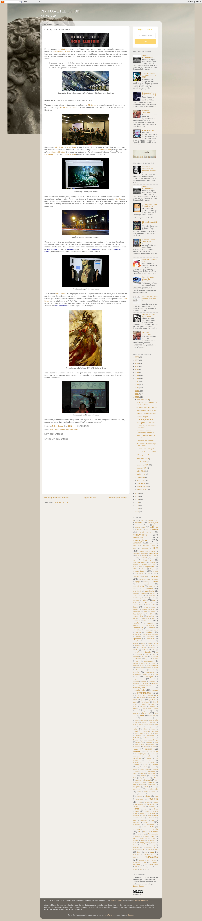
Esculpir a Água (142, 417)
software (151, 818)
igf (157, 674)
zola (141, 869)
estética (138, 632)
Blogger (130, 915)
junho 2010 (141, 474)
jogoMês (152, 700)
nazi (153, 753)
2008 (137, 496)
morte (143, 740)
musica (135, 749)
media (135, 729)
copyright (144, 593)
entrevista (152, 628)
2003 (137, 512)
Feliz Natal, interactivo (145, 420)
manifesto (144, 720)
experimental (151, 639)
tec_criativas (137, 829)
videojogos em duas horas (146, 455)
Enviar (145, 41)
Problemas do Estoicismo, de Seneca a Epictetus (149, 168)
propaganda (136, 787)
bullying (152, 569)
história (136, 672)
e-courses (146, 618)
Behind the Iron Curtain (68, 107)
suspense (135, 827)
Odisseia (145, 764)
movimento (149, 742)
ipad (138, 695)
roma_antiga (139, 804)
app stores (146, 545)
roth (143, 806)
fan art (137, 645)
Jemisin (135, 700)
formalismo (136, 656)
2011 (137, 394)
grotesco (148, 667)
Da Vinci (135, 602)
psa (154, 787)
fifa (153, 650)
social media (140, 818)
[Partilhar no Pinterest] (87, 426)
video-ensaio (148, 854)
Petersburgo (151, 773)
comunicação (138, 586)
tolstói (134, 838)
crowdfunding (137, 598)
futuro (137, 661)
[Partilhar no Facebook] (85, 426)
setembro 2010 (143, 465)
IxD (156, 695)
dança (153, 602)
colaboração (146, 581)
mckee (141, 727)
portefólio (138, 780)
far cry (143, 645)
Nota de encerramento (147, 56)
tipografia (145, 836)
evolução (138, 636)
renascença (139, 799)
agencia (155, 525)
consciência (149, 591)
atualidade (144, 553)
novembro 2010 (143, 459)
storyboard (136, 822)
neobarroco (136, 756)
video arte (136, 854)
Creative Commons (140, 900)
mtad (156, 742)
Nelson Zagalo (138, 886)
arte (51, 429)
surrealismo (150, 824)
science (136, 809)
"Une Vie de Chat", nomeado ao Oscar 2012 (149, 75)
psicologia (137, 789)
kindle (134, 706)
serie (137, 811)
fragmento (147, 659)
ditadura (153, 611)
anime (152, 543)
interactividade (139, 690)
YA (136, 867)
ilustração (149, 677)
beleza (153, 558)
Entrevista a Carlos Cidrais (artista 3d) (149, 94)
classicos (155, 579)
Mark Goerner (70, 154)
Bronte (144, 569)
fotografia (154, 656)
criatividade (137, 595)
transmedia (151, 840)
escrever (148, 630)
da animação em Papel (145, 449)
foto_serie (145, 656)
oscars (153, 767)
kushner (152, 706)
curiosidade (136, 600)
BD (155, 555)
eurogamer (136, 634)
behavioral (143, 558)
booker (135, 569)
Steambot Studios (58, 152)
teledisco (145, 831)
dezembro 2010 (143, 400)
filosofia (148, 652)
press (134, 784)
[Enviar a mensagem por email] (78, 426)
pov (144, 782)
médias (145, 729)
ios (133, 695)
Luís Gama (64, 49)
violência (141, 860)
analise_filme (140, 534)
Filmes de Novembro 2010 (146, 452)
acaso (148, 525)
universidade (137, 849)
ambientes (154, 527)
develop (146, 607)
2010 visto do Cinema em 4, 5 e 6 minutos (147, 403)
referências (139, 796)
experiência (137, 639)
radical (153, 791)
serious (147, 811)
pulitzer (139, 791)
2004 (137, 509)
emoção (136, 623)
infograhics (136, 681)
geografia (135, 665)
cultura (146, 598)
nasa (147, 751)
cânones (155, 571)
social (155, 815)
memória (146, 731)
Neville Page (71, 147)
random (135, 794)
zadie (150, 867)
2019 (137, 369)
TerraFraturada (153, 834)
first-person (138, 654)
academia (138, 522)
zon (146, 869)
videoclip (135, 857)
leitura (156, 709)
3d (142, 520)
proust (146, 787)
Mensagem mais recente (56, 497)
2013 (137, 388)
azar (137, 555)
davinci (141, 604)
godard (142, 665)
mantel (144, 722)
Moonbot (135, 740)
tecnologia (153, 829)
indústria (152, 679)
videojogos (74, 429)
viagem (139, 852)
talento (144, 827)
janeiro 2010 (142, 489)
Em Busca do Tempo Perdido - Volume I (150, 298)
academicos (139, 525)
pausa (137, 771)
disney (145, 611)
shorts (142, 813)
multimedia (150, 744)
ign (137, 677)
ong (138, 767)
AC (157, 520)
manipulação (153, 720)
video (152, 852)
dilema (153, 607)
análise (155, 529)
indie (144, 679)
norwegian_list (137, 762)
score (146, 809)
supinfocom (136, 824)
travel (134, 843)
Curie (154, 598)
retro (140, 802)
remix (156, 796)
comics (155, 582)
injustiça (143, 681)
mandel (137, 720)
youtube (143, 867)
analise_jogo (138, 537)
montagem (136, 738)
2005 (137, 506)
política (155, 778)
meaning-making (150, 727)
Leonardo (137, 711)
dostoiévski (150, 616)
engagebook (136, 625)
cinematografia (144, 579)
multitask (145, 746)
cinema (57, 429)
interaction (145, 683)
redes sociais (153, 794)
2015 (137, 382)
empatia (150, 623)
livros (142, 716)
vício (145, 852)
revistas (147, 802)
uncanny (152, 845)
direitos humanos (148, 609)
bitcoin (134, 566)
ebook (153, 618)
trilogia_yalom (144, 843)
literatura (146, 713)
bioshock (152, 564)
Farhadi (150, 645)
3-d (137, 520)
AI (144, 527)
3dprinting (150, 520)
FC (156, 645)
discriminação (136, 611)
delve (153, 605)
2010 (137, 397)
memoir (135, 731)
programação (151, 784)
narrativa (136, 751)
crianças (152, 593)
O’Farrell (151, 762)
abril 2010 (141, 480)
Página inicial (89, 497)
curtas (144, 600)
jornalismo (145, 702)
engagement (150, 625)
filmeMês (136, 652)
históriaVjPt (150, 672)
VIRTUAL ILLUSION (60, 11)
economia (136, 621)
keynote (144, 704)
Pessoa (135, 773)
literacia (135, 713)
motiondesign (153, 740)
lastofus (135, 709)
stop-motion (144, 820)
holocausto (136, 674)
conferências (147, 589)
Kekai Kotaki (49, 154)
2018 (137, 372)
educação (148, 621)
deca (147, 604)
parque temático (145, 769)
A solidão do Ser (148, 130)
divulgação (137, 614)
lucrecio (135, 718)
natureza (154, 751)
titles (152, 836)
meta (136, 733)
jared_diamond (141, 697)
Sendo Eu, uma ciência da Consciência (148, 279)
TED (139, 832)
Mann (137, 722)
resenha (153, 798)
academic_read (153, 522)
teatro (152, 827)
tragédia (135, 840)
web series (154, 865)
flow (147, 654)
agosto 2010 (142, 468)
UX (144, 849)
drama (135, 618)
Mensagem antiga (118, 497)
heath (152, 670)
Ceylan (149, 573)
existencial (150, 636)
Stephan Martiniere (103, 150)
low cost (152, 716)
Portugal (147, 780)
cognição (138, 582)
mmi (156, 733)
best (134, 560)
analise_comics (146, 532)
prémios (151, 782)
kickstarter (152, 704)
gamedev (135, 663)
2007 (137, 499)
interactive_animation (145, 685)
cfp (154, 573)
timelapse (137, 836)
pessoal (142, 773)
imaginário (136, 679)
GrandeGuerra (152, 665)
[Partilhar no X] (83, 426)
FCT (138, 647)
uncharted (136, 847)
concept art (152, 586)
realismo (142, 794)
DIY (151, 614)
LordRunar (108, 915)
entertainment (138, 628)
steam (134, 820)
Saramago (152, 806)
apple (153, 545)
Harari (156, 668)
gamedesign (148, 661)
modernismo (150, 735)
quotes (146, 791)
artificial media (144, 551)
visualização (136, 862)
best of (147, 560)
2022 (137, 360)
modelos (138, 735)
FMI (154, 654)
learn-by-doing (147, 708)
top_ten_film (143, 838)
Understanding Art (149, 847)
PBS (143, 771)
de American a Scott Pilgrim (147, 407)
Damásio (144, 602)
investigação (144, 692)
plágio (135, 778)
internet (155, 690)
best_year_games (139, 562)
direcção (135, 609)
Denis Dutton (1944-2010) (146, 410)
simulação (136, 815)
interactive (154, 683)
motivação (139, 742)
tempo (138, 834)
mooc (153, 737)
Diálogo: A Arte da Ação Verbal (148, 315)
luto (141, 718)
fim (157, 652)
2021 (137, 363)
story (153, 820)
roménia (135, 806)
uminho (143, 845)
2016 (137, 379)
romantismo (151, 804)
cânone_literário (139, 571)
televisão (154, 832)
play (141, 778)
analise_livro (140, 540)
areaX (134, 548)
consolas (135, 593)
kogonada (143, 706)
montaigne (146, 737)
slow (149, 815)
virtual (153, 860)
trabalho (153, 838)
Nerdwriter (149, 756)
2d (133, 520)
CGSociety (92, 105)
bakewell (144, 555)
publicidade (153, 789)
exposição (135, 641)
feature (144, 647)
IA (149, 674)
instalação (136, 683)
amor (146, 529)
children (144, 576)
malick (156, 718)
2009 (137, 493)
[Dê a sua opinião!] (81, 426)
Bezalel (152, 562)
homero (144, 674)
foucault (138, 659)
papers (135, 769)
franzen (155, 659)
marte (134, 724)
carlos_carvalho (139, 573)
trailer (142, 840)
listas (153, 711)
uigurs (135, 845)
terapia (144, 834)
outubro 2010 (142, 462)
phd (134, 776)
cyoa (153, 600)
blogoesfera (149, 567)
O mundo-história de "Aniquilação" (149, 241)
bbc (150, 555)
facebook (135, 643)
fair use (143, 643)
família (155, 643)
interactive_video (139, 688)
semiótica (155, 809)
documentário (138, 616)
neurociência (137, 758)
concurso (135, 589)
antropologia (136, 545)
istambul (150, 695)
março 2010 (141, 483)
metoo (141, 733)
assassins (136, 553)
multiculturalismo (139, 744)
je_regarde (151, 697)
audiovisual (153, 553)
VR (145, 862)
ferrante (135, 650)
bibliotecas (136, 564)
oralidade (144, 767)
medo (153, 729)
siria (143, 815)
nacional (148, 749)
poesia (147, 778)
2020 (137, 366)
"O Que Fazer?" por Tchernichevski (149, 205)
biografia (144, 564)
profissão (142, 784)
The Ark (118, 199)
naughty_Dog (142, 754)
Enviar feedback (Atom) (62, 502)
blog (140, 567)
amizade (139, 529)
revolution (155, 802)
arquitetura (145, 548)
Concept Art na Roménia (146, 423)
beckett (135, 558)
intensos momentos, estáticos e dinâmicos (145, 432)
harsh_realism (140, 670)
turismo (153, 842)
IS (143, 695)
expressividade (149, 641)
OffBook (155, 765)
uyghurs (150, 849)
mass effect (148, 724)
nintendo (149, 758)
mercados (155, 731)
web (146, 865)
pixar (153, 776)
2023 (137, 357)
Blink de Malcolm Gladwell (146, 413)
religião (147, 796)
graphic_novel (140, 667)
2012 (137, 391)
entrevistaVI (64, 429)
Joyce (137, 704)
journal (155, 702)
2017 (137, 375)
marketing (152, 722)
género (153, 663)
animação (137, 543)
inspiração (152, 681)
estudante (149, 632)
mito (152, 733)
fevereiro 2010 (142, 486)
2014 (137, 385)
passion (155, 769)
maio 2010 (141, 477)
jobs (142, 700)
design (135, 607)
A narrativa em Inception (146, 441)
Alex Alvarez (60, 147)
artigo (153, 551)
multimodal (136, 746)
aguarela (137, 527)
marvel (141, 724)
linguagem (146, 711)
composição (145, 584)
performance (151, 771)
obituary (136, 765)
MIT (147, 733)
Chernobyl (136, 576)
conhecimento (137, 591)
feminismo (152, 647)
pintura (143, 776)
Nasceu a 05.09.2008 (146, 112)
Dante (134, 604)
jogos (135, 702)
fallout (149, 643)
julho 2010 (141, 471)
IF (153, 674)
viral (148, 860)
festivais (145, 650)
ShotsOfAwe (151, 813)
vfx (156, 849)
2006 (137, 503)
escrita (155, 630)
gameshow (144, 663)
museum (153, 746)
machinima (148, 718)
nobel (149, 760)
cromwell (152, 595)
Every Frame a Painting (150, 634)
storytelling (147, 822)
